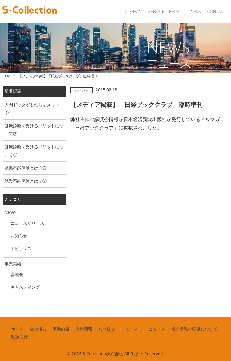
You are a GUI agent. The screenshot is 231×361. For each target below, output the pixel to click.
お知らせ (19, 235)
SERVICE (156, 11)
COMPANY (134, 11)
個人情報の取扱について (194, 329)
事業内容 (61, 329)
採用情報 (83, 329)
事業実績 (13, 264)
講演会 (17, 274)
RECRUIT (177, 11)
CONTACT (216, 11)
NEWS (197, 11)
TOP (6, 76)
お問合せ (106, 329)
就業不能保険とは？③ (26, 168)
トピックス (21, 248)
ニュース (129, 329)
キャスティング (25, 287)
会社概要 (38, 329)
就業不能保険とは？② (26, 181)
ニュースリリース (81, 90)
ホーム (17, 329)
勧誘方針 (19, 337)
